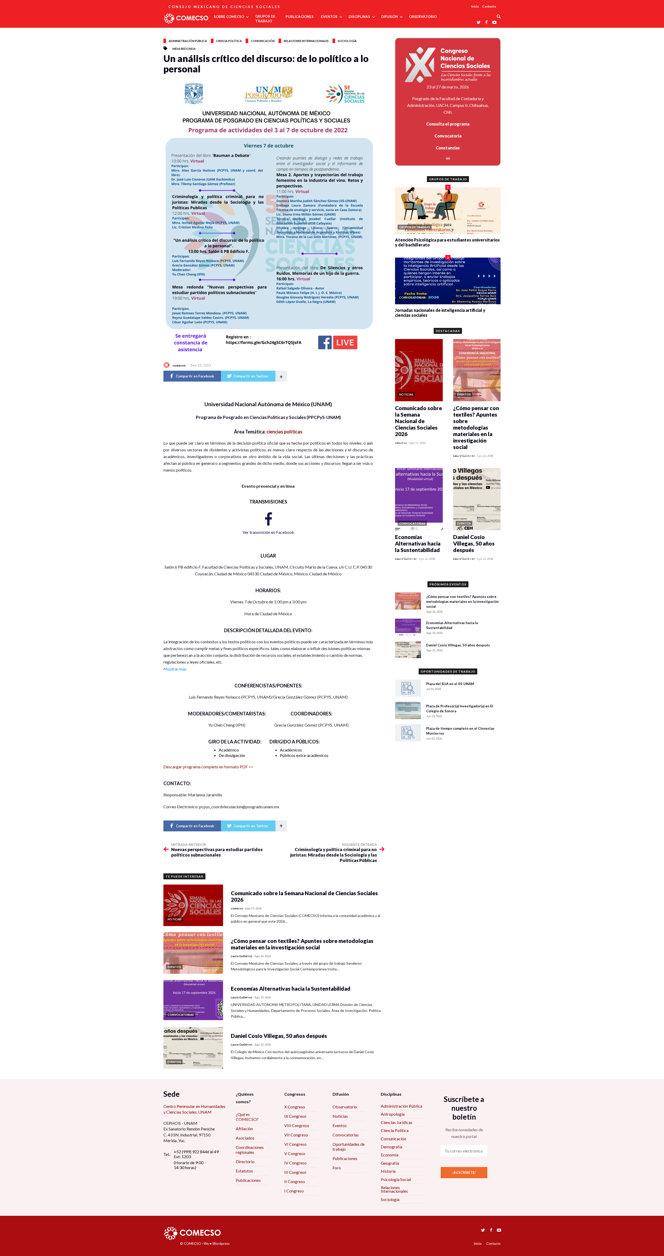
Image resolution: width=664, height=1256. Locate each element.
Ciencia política (229, 41)
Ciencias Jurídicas (396, 1122)
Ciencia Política (395, 1130)
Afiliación (244, 1128)
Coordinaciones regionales (250, 1150)
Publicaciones (248, 1180)
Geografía (390, 1163)
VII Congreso (296, 1134)
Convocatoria (447, 135)
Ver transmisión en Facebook (268, 532)
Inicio (475, 6)
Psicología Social (396, 1179)
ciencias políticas (284, 431)
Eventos (340, 1125)
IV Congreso (295, 1162)
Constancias (448, 147)
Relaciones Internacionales (394, 1189)
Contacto (489, 6)
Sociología (347, 41)
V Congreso (294, 1153)
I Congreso (294, 1190)
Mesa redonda (184, 48)
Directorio (245, 1161)
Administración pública (188, 41)
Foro (337, 1167)
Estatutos (244, 1170)
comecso (179, 365)
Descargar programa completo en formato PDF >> (208, 766)
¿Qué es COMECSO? (247, 1117)
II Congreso (294, 1181)
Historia (388, 1171)
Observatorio (345, 1106)
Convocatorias (346, 1134)
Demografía (391, 1146)
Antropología (393, 1114)
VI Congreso (295, 1144)
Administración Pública (401, 1105)
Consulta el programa (447, 123)
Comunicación (263, 41)
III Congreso (295, 1172)
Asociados (245, 1137)
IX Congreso (295, 1116)
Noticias (340, 1116)
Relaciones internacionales (306, 41)
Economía (389, 1154)
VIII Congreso (296, 1125)
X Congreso (294, 1106)
